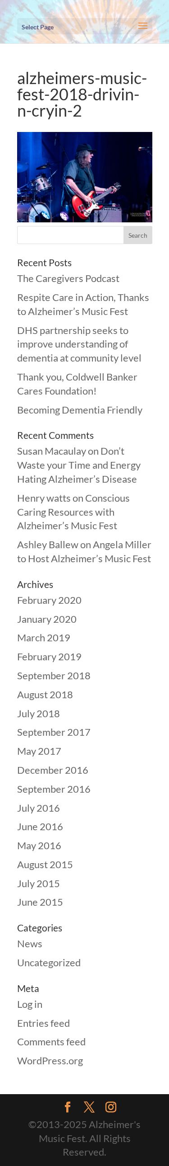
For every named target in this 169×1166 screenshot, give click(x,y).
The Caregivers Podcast (68, 278)
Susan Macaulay (51, 451)
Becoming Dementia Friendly (79, 410)
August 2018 (45, 694)
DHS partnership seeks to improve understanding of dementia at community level (79, 344)
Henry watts (44, 498)
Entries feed (43, 1023)
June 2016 (40, 826)
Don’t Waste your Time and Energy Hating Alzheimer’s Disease (79, 465)
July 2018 (38, 713)
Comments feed (51, 1041)
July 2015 (38, 883)
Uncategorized (49, 962)
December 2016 (52, 770)
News (29, 943)
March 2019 (43, 637)
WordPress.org (50, 1060)
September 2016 (54, 789)
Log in (29, 1004)
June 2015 (40, 902)
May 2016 (39, 845)
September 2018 (54, 675)
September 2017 (54, 732)
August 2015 (45, 864)
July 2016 (38, 808)
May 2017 (39, 751)
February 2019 (49, 656)
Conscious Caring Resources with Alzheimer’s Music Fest (73, 512)
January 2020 (47, 619)
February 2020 (49, 600)
